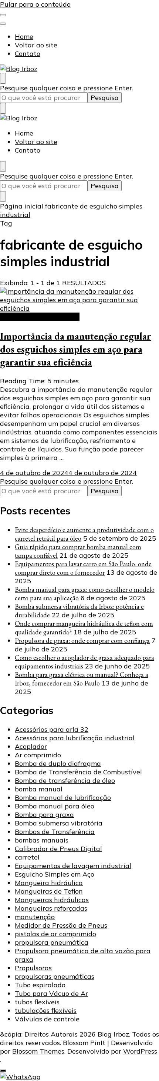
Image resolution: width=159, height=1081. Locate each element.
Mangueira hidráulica (49, 882)
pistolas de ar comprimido (55, 934)
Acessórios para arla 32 (51, 729)
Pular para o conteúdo (35, 4)
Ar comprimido (38, 755)
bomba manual (38, 789)
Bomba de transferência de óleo (65, 780)
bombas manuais (41, 840)
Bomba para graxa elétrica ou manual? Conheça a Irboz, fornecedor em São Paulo (81, 678)
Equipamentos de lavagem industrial (73, 865)
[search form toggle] (3, 78)
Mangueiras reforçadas (51, 908)
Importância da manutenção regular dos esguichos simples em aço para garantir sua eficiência (75, 349)
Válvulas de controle (47, 1019)
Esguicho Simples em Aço (40, 317)
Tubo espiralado (40, 985)
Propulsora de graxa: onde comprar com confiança (82, 640)
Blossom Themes (38, 1051)
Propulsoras (33, 968)
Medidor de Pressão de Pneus (61, 925)
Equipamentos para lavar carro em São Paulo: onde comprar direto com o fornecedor (83, 568)
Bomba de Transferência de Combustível (78, 772)
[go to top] (3, 1071)
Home (24, 36)
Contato (27, 53)
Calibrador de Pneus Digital (58, 848)
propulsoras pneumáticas (54, 976)
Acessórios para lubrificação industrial (75, 738)
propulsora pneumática (51, 942)
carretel (27, 857)
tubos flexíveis (37, 1002)
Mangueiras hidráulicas (52, 899)
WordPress (140, 1051)
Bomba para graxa (44, 814)
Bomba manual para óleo (54, 806)
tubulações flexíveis (46, 1010)
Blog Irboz (113, 1034)
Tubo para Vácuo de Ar (51, 993)
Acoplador (31, 746)
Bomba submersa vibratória (58, 823)
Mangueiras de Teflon (49, 891)
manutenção (35, 916)
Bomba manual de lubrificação (63, 797)
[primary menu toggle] (3, 15)
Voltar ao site (36, 45)
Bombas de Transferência (55, 831)
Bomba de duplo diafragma (58, 763)
